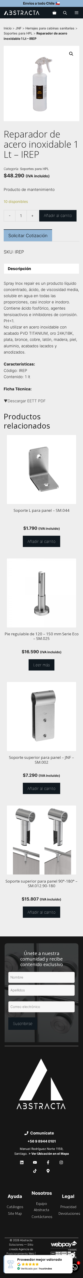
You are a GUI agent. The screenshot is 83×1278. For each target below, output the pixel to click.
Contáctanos (42, 1216)
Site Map (15, 1213)
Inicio (8, 28)
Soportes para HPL (18, 33)
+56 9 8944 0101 (41, 1141)
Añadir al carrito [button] (41, 541)
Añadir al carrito (58, 215)
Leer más (41, 665)
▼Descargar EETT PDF (25, 401)
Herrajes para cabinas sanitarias (49, 28)
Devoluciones (69, 1213)
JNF (18, 28)
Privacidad (68, 1206)
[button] (71, 54)
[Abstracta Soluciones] (21, 12)
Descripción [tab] (19, 268)
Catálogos (15, 1206)
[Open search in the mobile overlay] (65, 13)
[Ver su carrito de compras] (54, 12)
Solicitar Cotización (27, 235)
